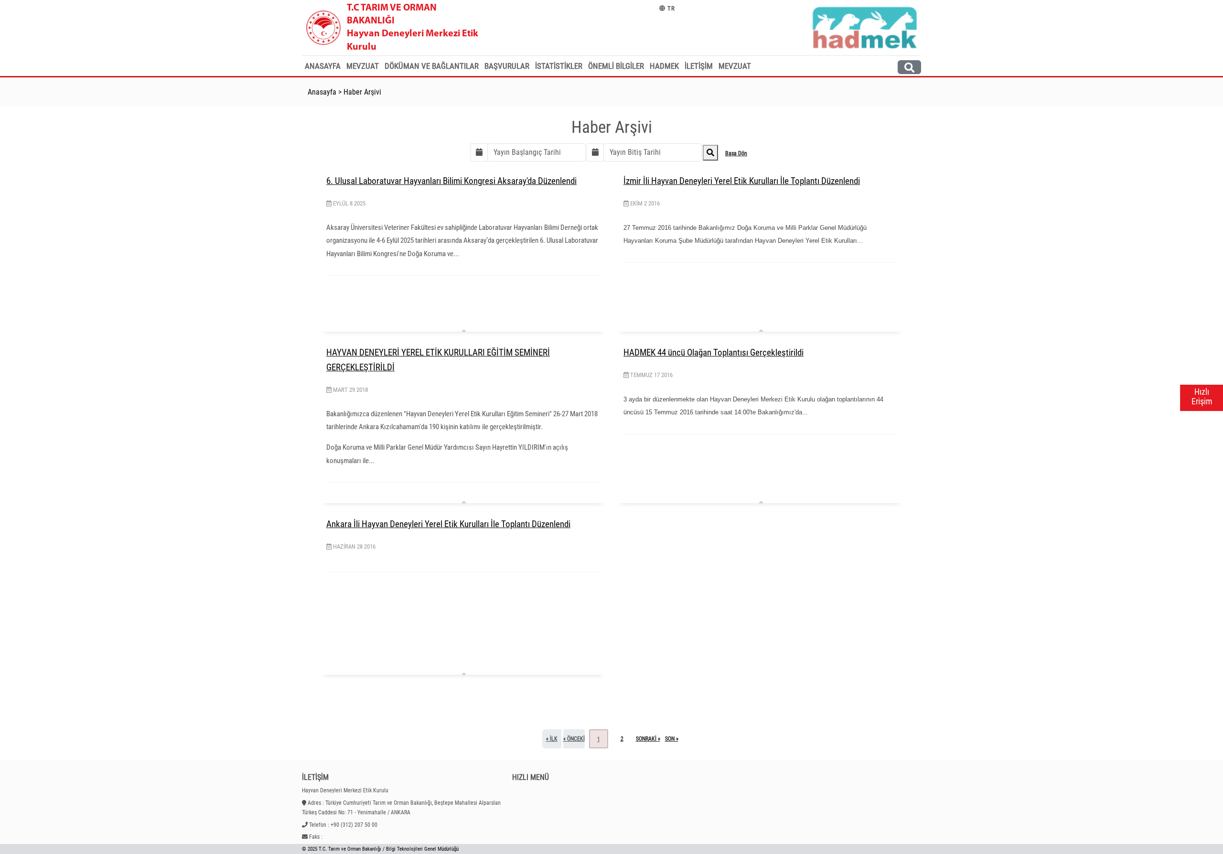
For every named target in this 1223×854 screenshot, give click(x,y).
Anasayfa (323, 66)
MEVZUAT (735, 66)
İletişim (699, 66)
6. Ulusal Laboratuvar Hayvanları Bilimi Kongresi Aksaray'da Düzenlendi (451, 180)
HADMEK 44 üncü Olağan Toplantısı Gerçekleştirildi (713, 352)
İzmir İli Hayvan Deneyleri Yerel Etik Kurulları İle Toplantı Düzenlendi (741, 180)
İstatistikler (558, 66)
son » (671, 738)
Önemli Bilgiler (616, 66)
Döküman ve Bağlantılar (432, 66)
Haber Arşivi (362, 92)
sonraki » (648, 738)
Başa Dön (736, 153)
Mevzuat (362, 66)
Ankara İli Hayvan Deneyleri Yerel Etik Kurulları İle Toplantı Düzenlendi (448, 524)
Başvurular (506, 66)
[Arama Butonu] (909, 67)
